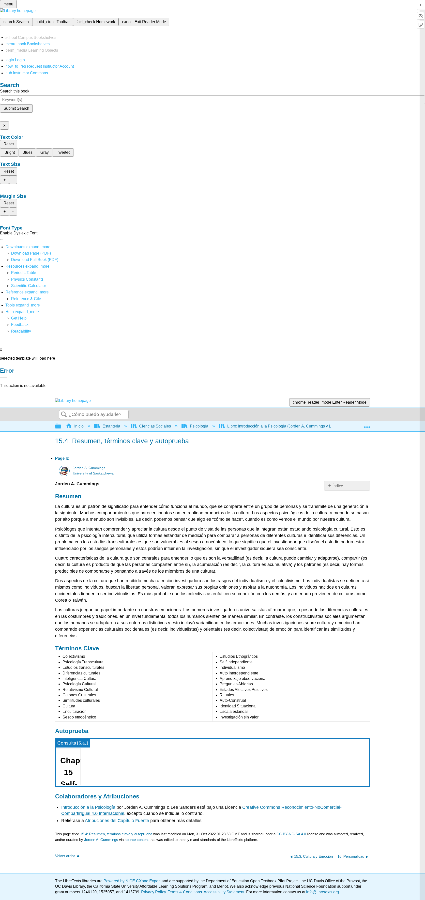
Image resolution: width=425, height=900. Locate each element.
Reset (8, 144)
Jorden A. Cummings (89, 468)
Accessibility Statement (224, 892)
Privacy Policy (153, 892)
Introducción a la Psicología (88, 807)
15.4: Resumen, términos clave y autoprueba (116, 834)
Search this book (14, 91)
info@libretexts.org (322, 892)
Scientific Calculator (28, 286)
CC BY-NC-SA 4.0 (291, 834)
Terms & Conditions (185, 892)
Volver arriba (65, 856)
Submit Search (16, 108)
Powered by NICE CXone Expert (133, 881)
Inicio (79, 426)
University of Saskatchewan (94, 473)
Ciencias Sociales (155, 426)
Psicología (199, 426)
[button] (20, 324)
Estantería (111, 426)
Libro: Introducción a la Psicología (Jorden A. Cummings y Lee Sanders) (289, 426)
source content (137, 840)
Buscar (64, 415)
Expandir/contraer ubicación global (367, 424)
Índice (338, 486)
